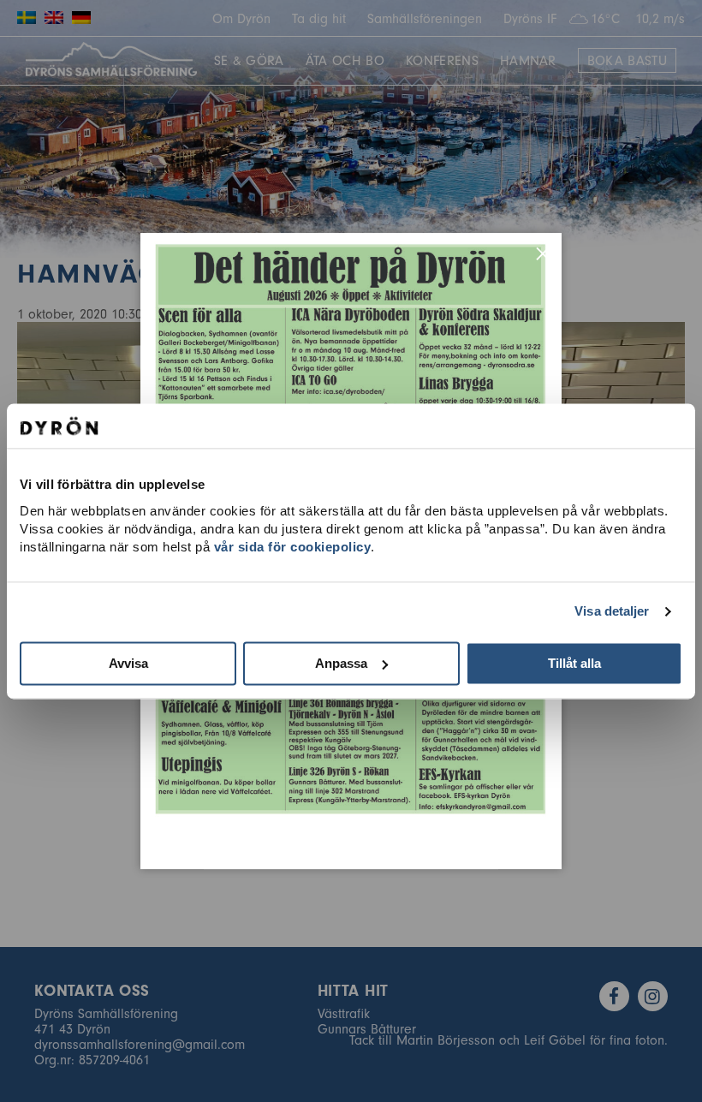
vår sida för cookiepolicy (293, 546)
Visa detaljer (611, 611)
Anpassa (341, 663)
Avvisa (128, 663)
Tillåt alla (574, 663)
